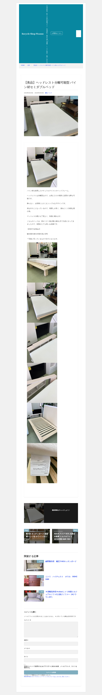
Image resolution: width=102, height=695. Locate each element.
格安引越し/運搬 (47, 39)
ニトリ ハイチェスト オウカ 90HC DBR (61, 577)
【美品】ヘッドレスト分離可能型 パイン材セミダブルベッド (49, 65)
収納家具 (41, 561)
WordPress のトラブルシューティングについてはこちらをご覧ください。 (47, 676)
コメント (27, 620)
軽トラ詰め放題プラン (47, 20)
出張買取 (47, 31)
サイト (26, 656)
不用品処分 (47, 8)
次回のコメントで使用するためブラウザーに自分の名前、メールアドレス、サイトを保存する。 (50, 667)
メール (27, 648)
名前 (26, 640)
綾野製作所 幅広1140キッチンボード (60, 561)
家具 (29, 65)
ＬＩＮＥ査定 (47, 49)
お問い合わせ (47, 59)
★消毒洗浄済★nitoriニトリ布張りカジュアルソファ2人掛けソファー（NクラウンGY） (61, 594)
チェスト (41, 576)
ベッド (50, 93)
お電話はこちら (57, 33)
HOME (23, 65)
